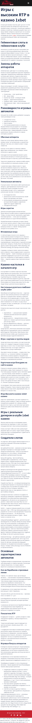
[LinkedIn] (20, 715)
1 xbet (14, 35)
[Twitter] (17, 715)
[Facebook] (11, 715)
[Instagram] (14, 715)
